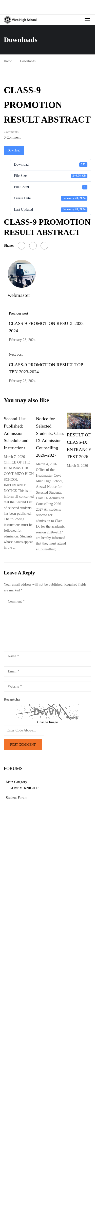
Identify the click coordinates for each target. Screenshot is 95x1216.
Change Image (47, 722)
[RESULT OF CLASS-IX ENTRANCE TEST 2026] (79, 420)
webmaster (19, 295)
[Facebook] (21, 245)
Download (14, 150)
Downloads (27, 61)
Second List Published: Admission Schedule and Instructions (16, 433)
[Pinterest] (44, 245)
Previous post (18, 313)
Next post (16, 354)
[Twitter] (33, 245)
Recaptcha (12, 699)
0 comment (12, 137)
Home (8, 61)
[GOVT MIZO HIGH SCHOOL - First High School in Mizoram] (20, 20)
